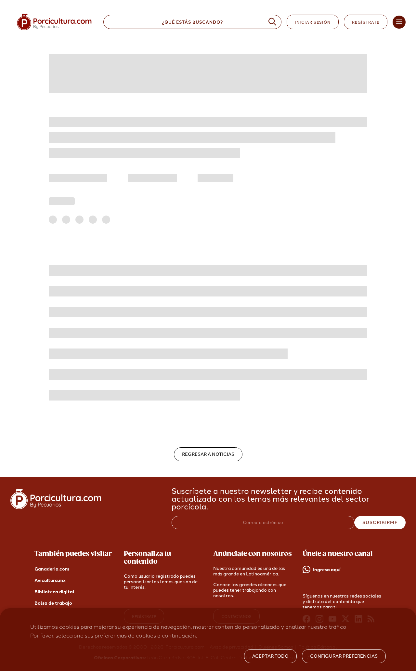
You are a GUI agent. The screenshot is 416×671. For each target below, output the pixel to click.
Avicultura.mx (50, 580)
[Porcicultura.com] (55, 507)
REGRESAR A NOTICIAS (208, 454)
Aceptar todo (270, 656)
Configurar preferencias (344, 656)
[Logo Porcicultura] (54, 30)
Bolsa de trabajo (53, 603)
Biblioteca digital (54, 592)
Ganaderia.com (51, 569)
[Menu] (399, 22)
